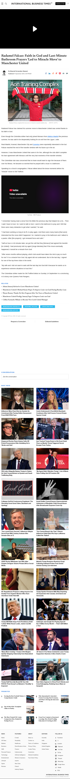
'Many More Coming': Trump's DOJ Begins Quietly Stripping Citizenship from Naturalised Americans (17, 654)
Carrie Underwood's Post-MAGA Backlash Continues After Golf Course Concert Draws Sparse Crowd (51, 413)
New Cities (18, 763)
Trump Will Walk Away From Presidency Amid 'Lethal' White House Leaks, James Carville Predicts (17, 624)
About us (30, 737)
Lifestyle (3, 760)
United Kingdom (46, 746)
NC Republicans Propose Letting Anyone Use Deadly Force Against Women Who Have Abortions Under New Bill (17, 593)
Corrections (31, 752)
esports (17, 760)
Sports (3, 763)
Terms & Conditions (33, 743)
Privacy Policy (32, 746)
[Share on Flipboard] (56, 73)
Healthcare (18, 743)
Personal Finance (6, 752)
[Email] (63, 73)
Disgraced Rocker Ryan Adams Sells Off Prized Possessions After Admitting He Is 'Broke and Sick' (15, 443)
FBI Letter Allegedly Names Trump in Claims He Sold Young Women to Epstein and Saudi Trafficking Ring (16, 473)
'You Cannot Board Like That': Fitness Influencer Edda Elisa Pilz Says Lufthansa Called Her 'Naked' (50, 533)
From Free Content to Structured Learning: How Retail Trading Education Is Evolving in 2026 (49, 719)
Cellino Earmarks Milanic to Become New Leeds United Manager (25, 300)
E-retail (17, 737)
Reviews (3, 766)
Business (3, 746)
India (43, 740)
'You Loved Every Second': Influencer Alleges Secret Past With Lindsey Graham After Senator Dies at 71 (17, 533)
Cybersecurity (18, 752)
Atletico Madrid (52, 136)
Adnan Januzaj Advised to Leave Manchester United (20, 286)
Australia (44, 737)
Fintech (17, 766)
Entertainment (5, 758)
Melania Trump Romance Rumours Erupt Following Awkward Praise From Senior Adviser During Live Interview (50, 563)
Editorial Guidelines (52, 321)
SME (2, 749)
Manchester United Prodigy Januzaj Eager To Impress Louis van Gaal (26, 296)
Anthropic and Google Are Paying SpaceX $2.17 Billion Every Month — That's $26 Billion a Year (52, 624)
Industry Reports (19, 769)
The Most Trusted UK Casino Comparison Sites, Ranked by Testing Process (13, 719)
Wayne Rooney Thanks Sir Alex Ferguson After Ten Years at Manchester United (30, 293)
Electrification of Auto (20, 746)
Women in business (20, 758)
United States (45, 749)
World (2, 737)
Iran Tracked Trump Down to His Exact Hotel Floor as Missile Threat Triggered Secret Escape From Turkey (51, 443)
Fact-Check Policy (33, 758)
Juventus (36, 144)
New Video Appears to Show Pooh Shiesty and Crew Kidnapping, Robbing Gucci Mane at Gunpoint (52, 684)
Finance (17, 749)
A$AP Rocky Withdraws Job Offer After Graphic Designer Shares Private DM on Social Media (17, 563)
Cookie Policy (32, 749)
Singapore (44, 743)
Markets (3, 743)
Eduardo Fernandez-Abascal (19, 71)
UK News (3, 740)
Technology (4, 755)
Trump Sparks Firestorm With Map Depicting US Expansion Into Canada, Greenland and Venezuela (51, 593)
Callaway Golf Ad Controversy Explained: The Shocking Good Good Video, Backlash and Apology (17, 503)
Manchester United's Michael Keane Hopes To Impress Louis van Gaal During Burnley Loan (34, 290)
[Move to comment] (67, 73)
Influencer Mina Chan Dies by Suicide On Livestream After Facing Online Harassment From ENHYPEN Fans (16, 413)
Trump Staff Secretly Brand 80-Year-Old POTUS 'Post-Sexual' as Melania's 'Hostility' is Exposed (17, 684)
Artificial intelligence (20, 755)
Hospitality (17, 740)
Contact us (31, 740)
